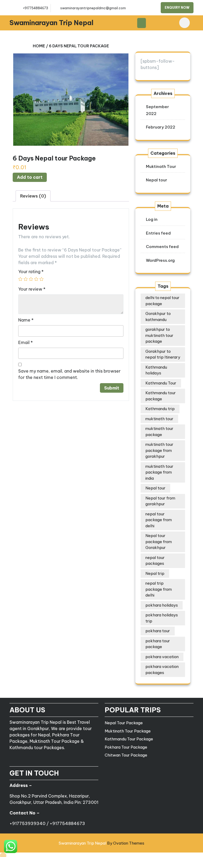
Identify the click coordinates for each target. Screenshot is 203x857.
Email (25, 342)
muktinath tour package (159, 431)
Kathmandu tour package (160, 395)
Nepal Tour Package (124, 722)
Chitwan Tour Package (126, 755)
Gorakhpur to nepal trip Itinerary (162, 354)
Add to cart (30, 177)
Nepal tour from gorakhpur (160, 501)
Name (26, 320)
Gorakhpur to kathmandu (158, 316)
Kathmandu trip (160, 408)
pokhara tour (157, 630)
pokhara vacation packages (162, 669)
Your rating (31, 271)
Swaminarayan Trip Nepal (52, 23)
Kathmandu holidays (156, 370)
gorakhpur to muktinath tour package (159, 335)
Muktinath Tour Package (128, 731)
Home (39, 45)
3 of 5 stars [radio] (31, 279)
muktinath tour (159, 418)
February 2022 (160, 127)
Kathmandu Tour (160, 383)
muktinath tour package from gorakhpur (159, 450)
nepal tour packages (155, 560)
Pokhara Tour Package (126, 747)
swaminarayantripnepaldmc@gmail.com (93, 8)
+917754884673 (35, 8)
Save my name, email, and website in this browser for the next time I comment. (69, 374)
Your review (31, 289)
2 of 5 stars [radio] (26, 279)
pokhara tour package (157, 643)
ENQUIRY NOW (177, 8)
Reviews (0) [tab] (33, 196)
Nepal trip (154, 573)
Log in (152, 219)
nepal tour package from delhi (158, 519)
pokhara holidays (161, 605)
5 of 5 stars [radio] (41, 279)
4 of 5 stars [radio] (36, 279)
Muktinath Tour (161, 166)
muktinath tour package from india (159, 472)
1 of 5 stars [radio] (20, 279)
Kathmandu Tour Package (129, 738)
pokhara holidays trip (161, 618)
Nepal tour (156, 179)
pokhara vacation (162, 656)
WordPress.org (160, 260)
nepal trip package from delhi (158, 589)
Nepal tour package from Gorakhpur (158, 541)
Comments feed (162, 246)
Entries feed (158, 233)
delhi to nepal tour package (162, 300)
